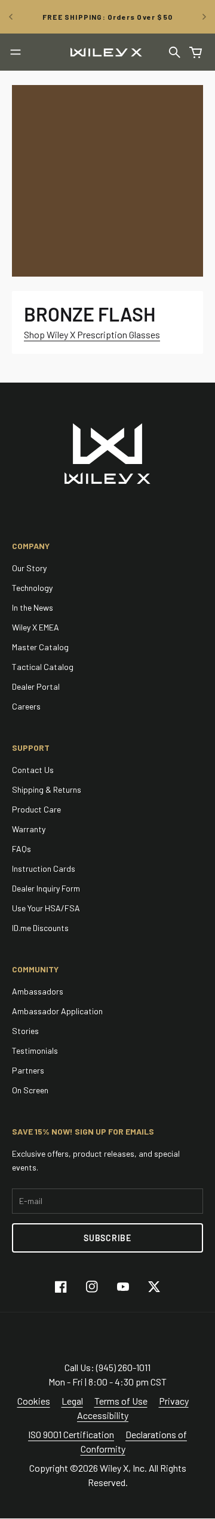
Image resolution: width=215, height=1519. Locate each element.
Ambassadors (37, 991)
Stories (25, 1031)
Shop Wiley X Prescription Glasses (92, 334)
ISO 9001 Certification (71, 1434)
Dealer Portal (36, 686)
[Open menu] (16, 52)
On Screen (30, 1090)
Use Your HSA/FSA (46, 908)
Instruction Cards (43, 868)
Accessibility (102, 1415)
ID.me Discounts (40, 928)
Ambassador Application (57, 1011)
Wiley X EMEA (35, 627)
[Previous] (11, 17)
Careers (26, 706)
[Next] (204, 17)
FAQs (21, 849)
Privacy (174, 1400)
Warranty (28, 829)
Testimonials (35, 1050)
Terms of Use (121, 1400)
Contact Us (33, 770)
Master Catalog (40, 647)
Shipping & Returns (46, 789)
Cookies (33, 1400)
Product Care (36, 809)
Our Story (29, 568)
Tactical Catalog (42, 667)
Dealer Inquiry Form (46, 888)
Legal (72, 1400)
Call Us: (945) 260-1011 (107, 1367)
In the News (32, 607)
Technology (32, 588)
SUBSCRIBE (107, 1238)
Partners (28, 1070)
